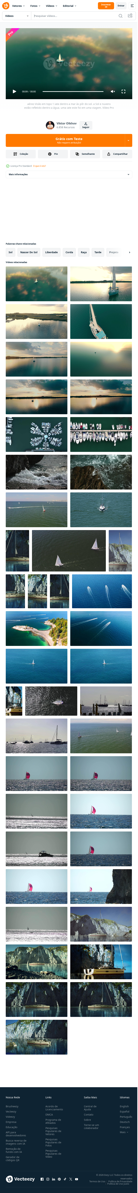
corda (69, 250)
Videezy (10, 1115)
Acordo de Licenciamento (53, 1106)
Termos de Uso (95, 1179)
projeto (113, 250)
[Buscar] (120, 16)
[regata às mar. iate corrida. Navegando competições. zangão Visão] (36, 508)
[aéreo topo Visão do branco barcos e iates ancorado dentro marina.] (36, 433)
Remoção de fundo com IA (14, 1148)
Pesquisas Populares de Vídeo (53, 1152)
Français (122, 1125)
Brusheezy (12, 1104)
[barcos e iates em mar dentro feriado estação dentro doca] (36, 734)
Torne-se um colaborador (90, 1125)
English (121, 1104)
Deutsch (122, 1120)
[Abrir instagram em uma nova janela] (47, 1177)
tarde (98, 250)
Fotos (33, 6)
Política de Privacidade (118, 1179)
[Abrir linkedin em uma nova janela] (53, 1177)
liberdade (51, 250)
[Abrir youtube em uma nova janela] (76, 1177)
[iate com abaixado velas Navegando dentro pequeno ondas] (101, 508)
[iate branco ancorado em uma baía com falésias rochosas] (17, 549)
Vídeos (50, 6)
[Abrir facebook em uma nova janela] (42, 1177)
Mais (120, 1130)
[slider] (73, 91)
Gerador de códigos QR (12, 1157)
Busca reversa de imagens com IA (16, 1140)
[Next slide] (124, 251)
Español (122, 1110)
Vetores (17, 6)
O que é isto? (39, 165)
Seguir (85, 127)
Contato (87, 1113)
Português (123, 1115)
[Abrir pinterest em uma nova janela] (59, 1177)
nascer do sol (28, 250)
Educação (11, 1125)
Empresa (11, 1120)
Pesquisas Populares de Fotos (53, 1140)
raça (84, 250)
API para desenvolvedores (16, 1132)
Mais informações (18, 172)
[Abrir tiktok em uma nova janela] (65, 1177)
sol (10, 250)
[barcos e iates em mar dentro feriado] (106, 699)
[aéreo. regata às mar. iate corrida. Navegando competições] (69, 549)
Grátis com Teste (69, 140)
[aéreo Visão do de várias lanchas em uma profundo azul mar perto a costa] (102, 590)
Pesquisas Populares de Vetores (53, 1129)
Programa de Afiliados (52, 1119)
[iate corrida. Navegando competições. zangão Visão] (101, 734)
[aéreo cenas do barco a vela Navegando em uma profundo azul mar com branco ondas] (36, 664)
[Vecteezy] (5, 5)
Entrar (121, 5)
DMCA (48, 1113)
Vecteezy (11, 1110)
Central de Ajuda (88, 1106)
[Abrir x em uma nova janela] (70, 1177)
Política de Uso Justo (115, 1182)
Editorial (68, 6)
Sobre (85, 1118)
